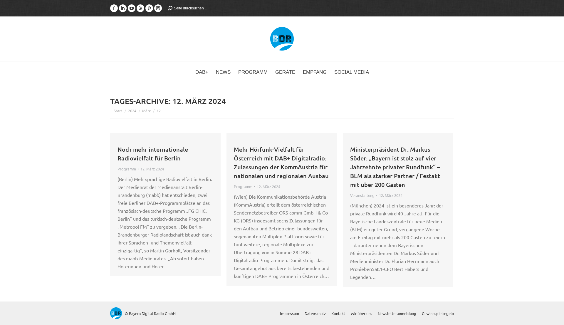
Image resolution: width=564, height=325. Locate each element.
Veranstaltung (362, 195)
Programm (127, 168)
